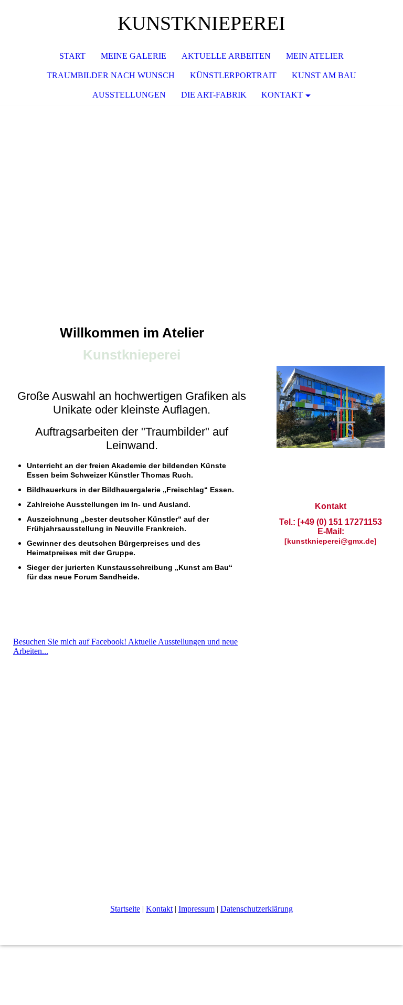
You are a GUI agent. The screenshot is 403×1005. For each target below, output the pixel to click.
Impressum (196, 908)
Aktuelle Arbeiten (226, 55)
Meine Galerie (133, 55)
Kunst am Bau (324, 75)
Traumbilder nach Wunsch (111, 75)
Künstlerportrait (233, 75)
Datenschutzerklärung (256, 908)
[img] (201, 184)
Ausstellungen (129, 94)
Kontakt (159, 908)
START (72, 55)
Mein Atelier (315, 55)
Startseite (125, 908)
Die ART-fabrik (214, 94)
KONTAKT (282, 94)
